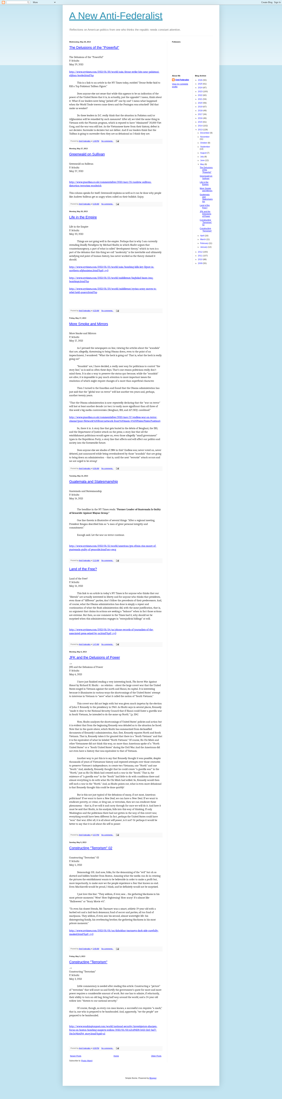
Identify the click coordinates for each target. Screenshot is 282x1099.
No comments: (107, 141)
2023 (200, 91)
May (202, 164)
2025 (200, 84)
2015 (200, 122)
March (203, 239)
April (202, 236)
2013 (200, 129)
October (204, 143)
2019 (200, 107)
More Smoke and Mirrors (88, 324)
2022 (200, 95)
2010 (200, 259)
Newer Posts (75, 1056)
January (204, 247)
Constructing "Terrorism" (88, 962)
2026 (200, 80)
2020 (200, 103)
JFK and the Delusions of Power (94, 657)
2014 (200, 126)
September (205, 147)
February (204, 243)
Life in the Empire (83, 217)
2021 (200, 99)
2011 (200, 256)
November (205, 137)
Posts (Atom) (87, 1061)
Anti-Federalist (182, 80)
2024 (200, 87)
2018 (200, 110)
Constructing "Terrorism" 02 (90, 848)
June (202, 160)
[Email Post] (117, 141)
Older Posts (156, 1056)
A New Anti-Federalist (116, 15)
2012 (200, 252)
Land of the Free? (83, 569)
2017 (200, 114)
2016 (200, 118)
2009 (200, 263)
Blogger (152, 1078)
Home (116, 1056)
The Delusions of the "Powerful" (94, 47)
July (202, 157)
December (205, 133)
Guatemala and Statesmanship (93, 481)
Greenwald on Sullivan (87, 154)
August (203, 153)
